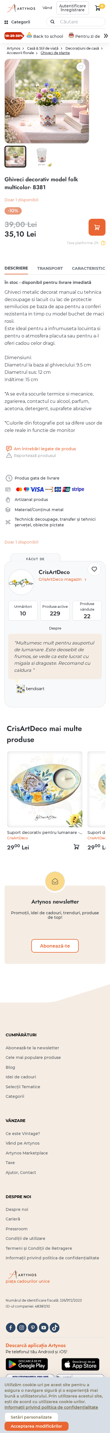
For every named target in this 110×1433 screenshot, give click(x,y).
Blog (10, 1067)
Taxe (10, 1162)
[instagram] (22, 1328)
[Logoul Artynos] (20, 8)
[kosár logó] (97, 8)
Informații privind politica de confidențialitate (52, 1257)
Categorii (15, 1096)
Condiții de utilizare (25, 1238)
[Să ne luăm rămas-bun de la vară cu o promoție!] (14, 35)
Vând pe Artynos (22, 1143)
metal (57, 509)
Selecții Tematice (23, 1086)
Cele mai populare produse (33, 1057)
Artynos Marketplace (27, 1153)
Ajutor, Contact (21, 1172)
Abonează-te (55, 946)
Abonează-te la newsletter (32, 1047)
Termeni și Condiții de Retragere (39, 1248)
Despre (55, 628)
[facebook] (11, 1328)
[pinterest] (33, 1328)
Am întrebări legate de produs (45, 448)
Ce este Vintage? (23, 1133)
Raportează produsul (35, 455)
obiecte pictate (48, 524)
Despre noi (17, 1209)
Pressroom (17, 1228)
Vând (47, 7)
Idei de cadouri (21, 1076)
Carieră (13, 1219)
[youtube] (44, 1328)
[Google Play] (27, 1364)
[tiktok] (55, 1328)
